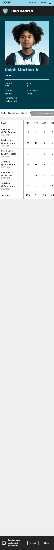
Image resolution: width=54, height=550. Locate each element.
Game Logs (13, 113)
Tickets (32, 3)
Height (8, 83)
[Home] (12, 2)
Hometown (11, 98)
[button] (50, 2)
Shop (43, 3)
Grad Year (32, 90)
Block (46, 543)
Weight (9, 90)
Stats (3, 113)
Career (24, 113)
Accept (33, 543)
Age (29, 83)
